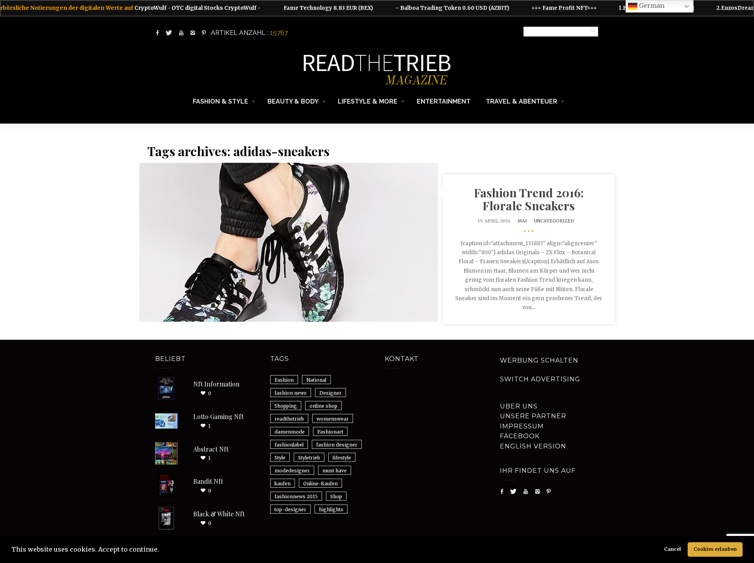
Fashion (284, 380)
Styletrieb (309, 458)
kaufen (283, 483)
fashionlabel (289, 445)
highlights (331, 509)
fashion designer (336, 445)
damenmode (290, 432)
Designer (330, 393)
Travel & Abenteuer (521, 101)
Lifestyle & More (367, 101)
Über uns (519, 406)
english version (533, 446)
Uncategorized (554, 221)
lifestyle (342, 458)
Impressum (522, 426)
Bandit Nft (208, 481)
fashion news (291, 393)
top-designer (290, 509)
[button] (162, 550)
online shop (323, 406)
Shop (336, 496)
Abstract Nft (211, 449)
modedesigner (292, 471)
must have (334, 471)
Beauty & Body (292, 101)
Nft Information (216, 384)
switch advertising (540, 379)
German (650, 5)
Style (280, 458)
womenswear (333, 419)
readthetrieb (289, 419)
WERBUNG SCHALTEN (539, 360)
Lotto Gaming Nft (218, 416)
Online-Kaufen (320, 483)
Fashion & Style (220, 101)
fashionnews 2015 (296, 496)
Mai (522, 221)
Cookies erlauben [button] (715, 549)
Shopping (286, 406)
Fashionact (330, 432)
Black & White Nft (219, 514)
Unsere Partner (533, 416)
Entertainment (443, 101)
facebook (520, 436)
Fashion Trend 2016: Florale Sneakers (529, 199)
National (316, 380)
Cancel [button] (672, 549)
